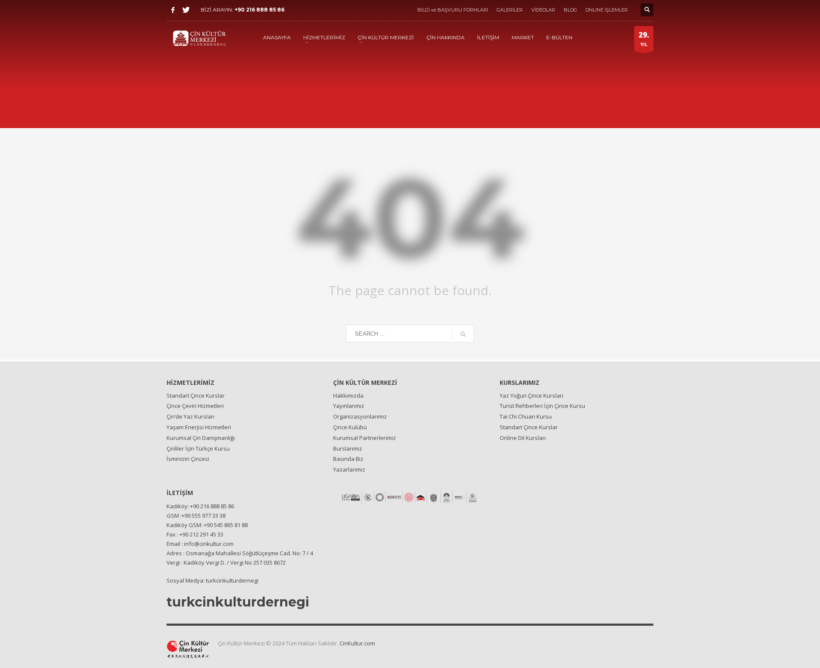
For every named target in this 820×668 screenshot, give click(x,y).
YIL (643, 38)
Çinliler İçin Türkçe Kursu (198, 448)
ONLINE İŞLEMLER (607, 10)
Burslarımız (347, 448)
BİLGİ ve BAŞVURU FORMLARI (452, 10)
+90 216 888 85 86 (259, 9)
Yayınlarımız (348, 406)
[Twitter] (185, 9)
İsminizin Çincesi (188, 459)
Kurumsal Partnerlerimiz (364, 438)
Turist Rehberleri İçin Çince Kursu (542, 406)
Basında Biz (348, 459)
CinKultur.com (357, 643)
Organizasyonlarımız (360, 416)
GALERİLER (510, 10)
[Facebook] (173, 9)
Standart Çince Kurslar (196, 395)
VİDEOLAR (543, 10)
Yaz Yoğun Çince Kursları (531, 395)
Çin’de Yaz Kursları (190, 416)
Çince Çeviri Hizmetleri (195, 406)
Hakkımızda (348, 395)
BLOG (570, 10)
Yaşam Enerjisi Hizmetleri (199, 427)
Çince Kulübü (350, 427)
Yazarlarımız (349, 469)
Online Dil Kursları (523, 438)
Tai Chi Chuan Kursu (526, 416)
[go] (463, 334)
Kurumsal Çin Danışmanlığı (201, 438)
